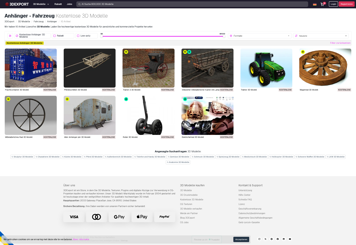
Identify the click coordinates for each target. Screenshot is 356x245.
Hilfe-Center (244, 194)
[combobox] (261, 35)
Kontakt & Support (250, 185)
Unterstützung (245, 190)
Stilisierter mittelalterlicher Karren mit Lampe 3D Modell (206, 90)
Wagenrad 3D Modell (309, 90)
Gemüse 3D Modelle (179, 156)
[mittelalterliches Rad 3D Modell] (31, 115)
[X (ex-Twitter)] (265, 239)
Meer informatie (81, 239)
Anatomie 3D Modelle (178, 162)
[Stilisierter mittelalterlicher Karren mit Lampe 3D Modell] (207, 68)
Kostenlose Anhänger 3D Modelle (32, 36)
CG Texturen (186, 204)
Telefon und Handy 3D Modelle (150, 156)
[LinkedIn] (284, 239)
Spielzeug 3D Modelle (228, 156)
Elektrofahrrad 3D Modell (193, 137)
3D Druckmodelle (189, 194)
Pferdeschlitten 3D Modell (75, 90)
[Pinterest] (271, 239)
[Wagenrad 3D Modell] (325, 68)
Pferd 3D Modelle (94, 156)
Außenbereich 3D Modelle (119, 156)
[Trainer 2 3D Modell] (149, 68)
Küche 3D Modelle (72, 156)
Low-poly (85, 36)
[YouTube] (290, 239)
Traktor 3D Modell (249, 90)
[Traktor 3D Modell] (266, 68)
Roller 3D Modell (130, 137)
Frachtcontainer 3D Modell (17, 90)
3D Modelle (186, 190)
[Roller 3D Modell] (149, 115)
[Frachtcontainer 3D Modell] (31, 68)
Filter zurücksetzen (340, 42)
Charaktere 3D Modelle (48, 156)
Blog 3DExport (187, 217)
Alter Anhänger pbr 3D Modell (77, 137)
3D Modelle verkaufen (191, 208)
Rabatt (60, 36)
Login (333, 4)
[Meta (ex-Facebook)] (277, 239)
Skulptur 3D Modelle (23, 156)
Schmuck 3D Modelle (204, 156)
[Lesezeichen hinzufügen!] (52, 83)
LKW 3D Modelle (337, 156)
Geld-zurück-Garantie (249, 222)
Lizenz (241, 204)
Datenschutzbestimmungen (251, 213)
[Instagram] (259, 239)
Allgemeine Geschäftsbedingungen (255, 217)
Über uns (69, 185)
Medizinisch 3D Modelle (255, 156)
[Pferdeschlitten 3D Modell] (90, 68)
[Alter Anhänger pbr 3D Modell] (90, 115)
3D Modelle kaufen (192, 185)
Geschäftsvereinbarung (249, 208)
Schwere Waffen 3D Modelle (310, 156)
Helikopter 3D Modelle (282, 156)
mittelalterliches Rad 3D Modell (18, 137)
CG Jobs (184, 222)
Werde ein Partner (189, 213)
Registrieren (347, 4)
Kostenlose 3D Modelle (191, 199)
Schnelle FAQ (245, 199)
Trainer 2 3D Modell (131, 90)
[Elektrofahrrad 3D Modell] (207, 115)
